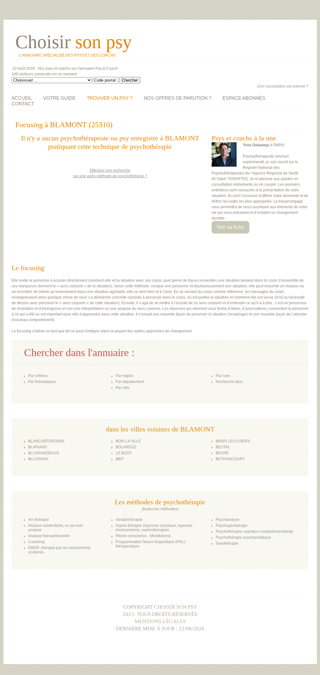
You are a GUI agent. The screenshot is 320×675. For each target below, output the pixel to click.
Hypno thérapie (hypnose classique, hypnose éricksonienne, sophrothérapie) (154, 527)
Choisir (73, 42)
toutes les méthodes (160, 509)
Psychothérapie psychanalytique (243, 537)
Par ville (122, 387)
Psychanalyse (227, 519)
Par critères (38, 376)
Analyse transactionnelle (49, 536)
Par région (124, 376)
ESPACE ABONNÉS (243, 98)
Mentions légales (160, 621)
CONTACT (23, 103)
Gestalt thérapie (129, 519)
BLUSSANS (38, 459)
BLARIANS (37, 447)
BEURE (222, 453)
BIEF (120, 459)
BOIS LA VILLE (128, 441)
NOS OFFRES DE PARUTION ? (177, 98)
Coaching (36, 542)
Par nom (223, 376)
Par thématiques (42, 382)
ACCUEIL (22, 98)
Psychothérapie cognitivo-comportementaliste (254, 531)
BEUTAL (223, 447)
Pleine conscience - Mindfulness (143, 536)
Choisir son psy (175, 607)
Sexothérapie (227, 543)
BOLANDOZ (126, 447)
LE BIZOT (124, 453)
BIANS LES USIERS (233, 441)
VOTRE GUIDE (59, 98)
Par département (130, 382)
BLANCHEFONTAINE (46, 441)
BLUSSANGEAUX (43, 453)
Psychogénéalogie (232, 525)
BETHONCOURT (230, 459)
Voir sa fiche (230, 227)
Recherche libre (229, 382)
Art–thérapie (38, 519)
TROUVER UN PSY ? (109, 98)
